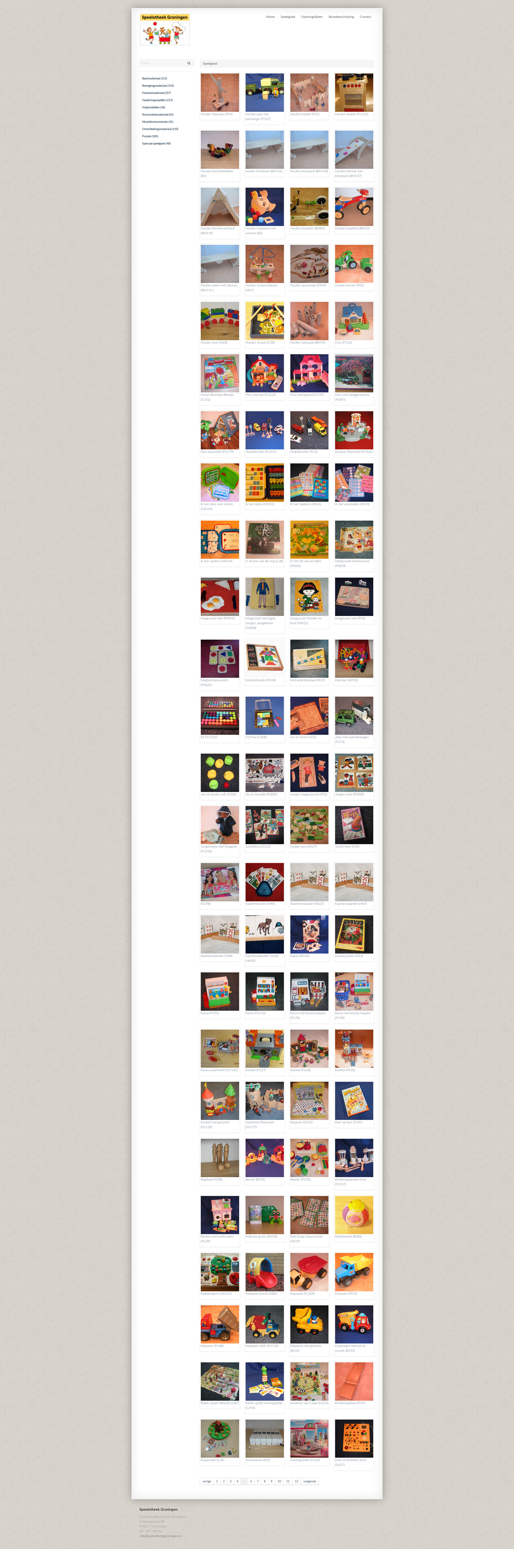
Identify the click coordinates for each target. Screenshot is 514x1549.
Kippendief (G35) (212, 1460)
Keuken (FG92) (300, 1179)
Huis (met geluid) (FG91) (307, 394)
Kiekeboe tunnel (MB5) (261, 1293)
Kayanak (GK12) (301, 1122)
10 (279, 1481)
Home (270, 16)
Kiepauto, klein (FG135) (262, 1345)
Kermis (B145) (255, 1179)
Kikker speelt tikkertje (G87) (220, 1403)
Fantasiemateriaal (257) (156, 93)
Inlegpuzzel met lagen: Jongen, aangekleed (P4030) (261, 623)
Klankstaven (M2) (258, 1460)
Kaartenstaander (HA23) (307, 903)
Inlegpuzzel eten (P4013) (218, 618)
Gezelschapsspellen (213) (157, 100)
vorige (206, 1481)
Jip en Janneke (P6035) (261, 794)
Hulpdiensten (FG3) (303, 451)
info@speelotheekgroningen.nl (161, 1536)
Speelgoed (288, 16)
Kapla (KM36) (299, 956)
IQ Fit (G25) (209, 737)
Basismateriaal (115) (154, 78)
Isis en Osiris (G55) (303, 737)
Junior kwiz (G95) (347, 846)
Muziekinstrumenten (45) (157, 122)
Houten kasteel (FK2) (304, 114)
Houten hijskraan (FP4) (217, 114)
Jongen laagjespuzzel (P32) (308, 794)
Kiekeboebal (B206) (348, 1236)
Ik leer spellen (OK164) (216, 561)
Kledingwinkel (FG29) (305, 1460)
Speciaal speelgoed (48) (156, 143)
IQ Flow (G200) (256, 737)
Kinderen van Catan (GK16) (309, 1403)
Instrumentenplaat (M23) (307, 680)
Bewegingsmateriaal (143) (158, 85)
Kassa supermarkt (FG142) (219, 1070)
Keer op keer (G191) (349, 1122)
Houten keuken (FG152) (351, 114)
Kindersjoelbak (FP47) (350, 1403)
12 (296, 1481)
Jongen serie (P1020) (349, 794)
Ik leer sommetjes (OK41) (352, 504)
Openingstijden (312, 16)
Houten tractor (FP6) (349, 285)
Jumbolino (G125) (258, 846)
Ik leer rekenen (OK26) (305, 504)
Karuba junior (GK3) (349, 956)
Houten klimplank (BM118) (309, 171)
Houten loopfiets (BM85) (307, 228)
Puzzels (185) (150, 136)
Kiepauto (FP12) (346, 1293)
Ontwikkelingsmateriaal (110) (160, 129)
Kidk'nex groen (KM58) (261, 1236)
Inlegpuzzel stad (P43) (350, 618)
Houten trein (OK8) (214, 342)
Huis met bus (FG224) (261, 394)
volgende (309, 1481)
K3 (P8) (206, 903)
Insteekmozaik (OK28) (261, 680)
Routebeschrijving (341, 16)
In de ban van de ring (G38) (264, 561)
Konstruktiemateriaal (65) (157, 114)
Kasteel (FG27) (256, 1070)
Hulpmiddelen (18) (153, 107)
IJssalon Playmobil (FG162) (354, 451)
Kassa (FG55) (210, 1013)
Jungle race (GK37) (303, 846)
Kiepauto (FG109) (302, 1293)
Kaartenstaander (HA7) (351, 903)
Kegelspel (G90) (211, 1179)
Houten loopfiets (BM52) (352, 228)
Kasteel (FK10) (345, 1070)
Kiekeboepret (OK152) (216, 1293)
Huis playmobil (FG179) (217, 451)
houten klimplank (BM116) (264, 171)
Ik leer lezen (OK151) (260, 504)
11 (288, 1481)
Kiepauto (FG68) (212, 1345)
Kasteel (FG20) (300, 1070)
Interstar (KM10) (346, 680)
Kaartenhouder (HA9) (260, 903)
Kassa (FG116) (256, 1013)
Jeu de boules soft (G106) (218, 794)
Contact (365, 16)
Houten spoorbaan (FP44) (308, 285)
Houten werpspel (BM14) (307, 342)
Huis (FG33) (343, 342)
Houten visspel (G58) (260, 342)
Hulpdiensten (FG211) (261, 451)
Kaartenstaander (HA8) (216, 956)
